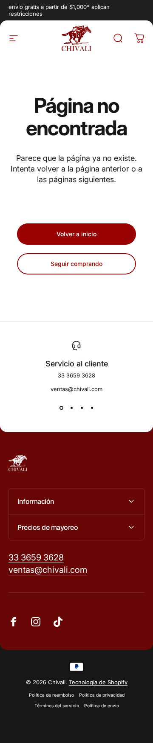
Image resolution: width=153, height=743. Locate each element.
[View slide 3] (81, 408)
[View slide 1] (61, 408)
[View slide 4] (92, 408)
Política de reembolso (51, 695)
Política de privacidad (102, 695)
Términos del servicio (56, 706)
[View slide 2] (71, 408)
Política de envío (101, 706)
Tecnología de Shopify (98, 682)
